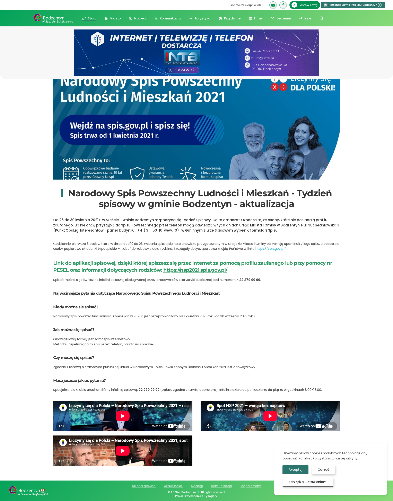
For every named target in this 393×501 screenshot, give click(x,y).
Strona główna (144, 486)
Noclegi (197, 486)
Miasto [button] (115, 18)
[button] (321, 18)
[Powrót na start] (53, 18)
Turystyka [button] (202, 18)
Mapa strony (251, 486)
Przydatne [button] (232, 18)
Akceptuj (295, 469)
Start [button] (92, 18)
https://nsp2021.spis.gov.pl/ (195, 270)
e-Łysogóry (209, 496)
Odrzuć (323, 469)
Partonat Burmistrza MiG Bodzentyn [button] (353, 5)
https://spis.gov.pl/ (270, 248)
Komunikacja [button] (170, 18)
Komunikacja (221, 486)
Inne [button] (307, 18)
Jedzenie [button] (284, 18)
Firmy (258, 18)
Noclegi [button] (140, 18)
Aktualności (173, 486)
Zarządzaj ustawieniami (308, 482)
